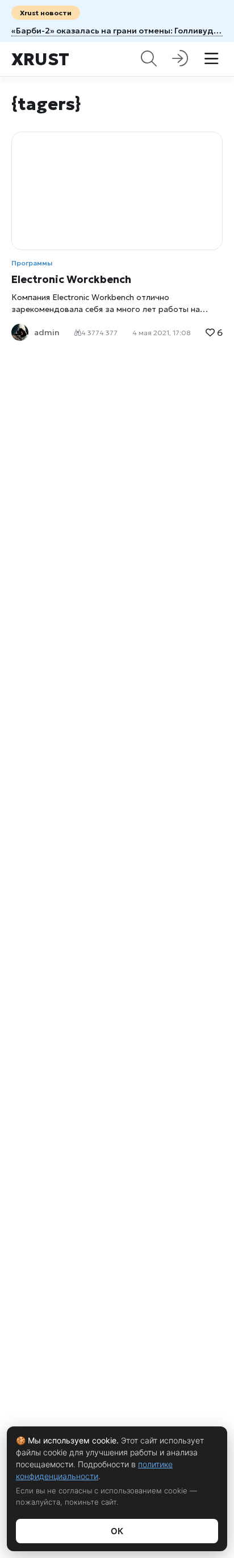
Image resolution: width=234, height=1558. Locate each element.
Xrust (40, 59)
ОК (117, 1531)
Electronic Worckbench (71, 279)
